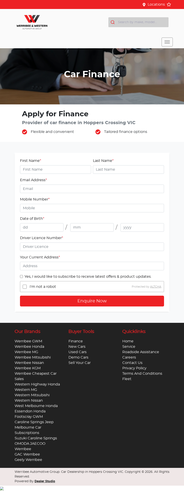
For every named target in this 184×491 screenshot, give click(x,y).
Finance (75, 341)
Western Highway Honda (37, 384)
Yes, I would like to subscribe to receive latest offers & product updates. (87, 276)
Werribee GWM (28, 341)
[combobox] (138, 22)
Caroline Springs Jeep (34, 422)
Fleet (126, 379)
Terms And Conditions (142, 373)
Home (128, 341)
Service (128, 346)
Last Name (103, 161)
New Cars (76, 346)
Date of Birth (32, 218)
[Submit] (113, 22)
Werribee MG (26, 352)
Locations (156, 4)
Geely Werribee (28, 460)
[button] (167, 41)
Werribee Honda (29, 346)
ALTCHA (155, 286)
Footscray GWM (29, 416)
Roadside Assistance (140, 352)
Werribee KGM (28, 368)
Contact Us (132, 363)
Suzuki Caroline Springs (36, 438)
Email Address (33, 180)
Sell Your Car (79, 363)
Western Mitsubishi (32, 395)
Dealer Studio (45, 481)
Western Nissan (29, 400)
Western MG (26, 390)
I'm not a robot (43, 286)
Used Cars (77, 352)
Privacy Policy (134, 368)
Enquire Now (92, 301)
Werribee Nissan (29, 363)
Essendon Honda (30, 411)
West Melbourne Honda (36, 406)
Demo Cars (78, 357)
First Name (30, 161)
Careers (129, 357)
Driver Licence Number (41, 238)
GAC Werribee (27, 454)
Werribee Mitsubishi (33, 357)
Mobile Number (35, 199)
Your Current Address (40, 257)
